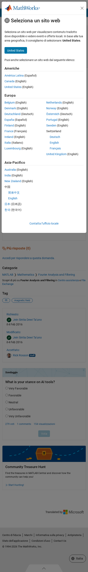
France (9, 131)
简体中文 (14, 192)
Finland (9, 125)
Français (55, 148)
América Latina (14, 75)
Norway (51, 108)
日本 (7, 204)
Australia (10, 169)
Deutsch (55, 137)
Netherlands (54, 102)
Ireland (9, 137)
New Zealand (13, 181)
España (9, 119)
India (8, 175)
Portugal (51, 119)
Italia (8, 142)
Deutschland (12, 114)
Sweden (51, 125)
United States (13, 87)
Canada (10, 81)
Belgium (10, 102)
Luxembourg (13, 148)
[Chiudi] (82, 8)
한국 (7, 209)
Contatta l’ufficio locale (44, 223)
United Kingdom (56, 154)
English (54, 142)
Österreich (52, 114)
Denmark (10, 108)
